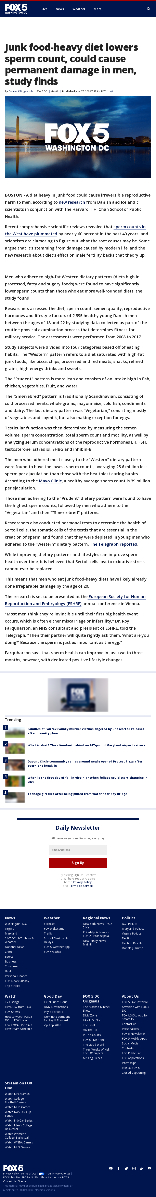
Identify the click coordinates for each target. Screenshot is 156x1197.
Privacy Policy (82, 882)
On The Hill (90, 1030)
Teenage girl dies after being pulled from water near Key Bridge (77, 794)
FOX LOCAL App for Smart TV (135, 1017)
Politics (128, 917)
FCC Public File (131, 1053)
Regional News (96, 917)
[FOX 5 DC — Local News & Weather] (18, 9)
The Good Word (93, 1044)
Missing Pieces (92, 1058)
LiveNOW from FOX (18, 1007)
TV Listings (12, 1002)
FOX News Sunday (17, 981)
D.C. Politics (129, 924)
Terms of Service (81, 886)
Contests (128, 1048)
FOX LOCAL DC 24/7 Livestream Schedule (18, 1027)
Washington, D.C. (16, 924)
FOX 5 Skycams (54, 928)
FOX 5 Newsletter (133, 1034)
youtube (111, 1168)
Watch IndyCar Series (19, 1120)
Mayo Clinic (50, 481)
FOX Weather (52, 952)
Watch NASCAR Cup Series (18, 1113)
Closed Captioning (134, 1072)
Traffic (48, 933)
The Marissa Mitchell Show (96, 1008)
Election (127, 938)
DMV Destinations (56, 1007)
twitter (126, 1168)
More (98, 9)
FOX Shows (12, 1012)
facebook (118, 1168)
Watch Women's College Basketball (17, 1135)
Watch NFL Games (17, 1094)
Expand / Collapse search (148, 9)
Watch (10, 996)
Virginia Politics (131, 933)
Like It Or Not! (92, 1020)
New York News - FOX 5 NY (97, 925)
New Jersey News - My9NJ (95, 942)
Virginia (9, 928)
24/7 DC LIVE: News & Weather (19, 940)
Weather (52, 917)
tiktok (142, 1168)
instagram (134, 1168)
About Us (130, 996)
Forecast (49, 924)
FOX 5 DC (42, 91)
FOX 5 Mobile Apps (134, 1038)
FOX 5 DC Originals (91, 998)
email (149, 1168)
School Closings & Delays (56, 940)
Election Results (132, 943)
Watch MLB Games (17, 1107)
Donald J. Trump (132, 948)
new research (72, 202)
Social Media (130, 1043)
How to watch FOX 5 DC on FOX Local (18, 1018)
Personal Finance (16, 976)
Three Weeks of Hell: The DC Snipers (96, 1051)
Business (11, 961)
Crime (9, 952)
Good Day (53, 996)
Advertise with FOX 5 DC (135, 1008)
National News (14, 947)
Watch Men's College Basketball (18, 1127)
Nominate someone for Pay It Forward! (57, 1018)
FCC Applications (133, 1058)
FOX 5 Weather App (57, 947)
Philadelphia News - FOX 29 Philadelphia (96, 934)
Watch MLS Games (17, 1147)
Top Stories (12, 986)
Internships (129, 1063)
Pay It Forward (53, 1012)
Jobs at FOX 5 (131, 1068)
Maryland (11, 933)
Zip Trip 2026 (52, 1025)
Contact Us (129, 1024)
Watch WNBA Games (19, 1142)
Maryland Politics (133, 928)
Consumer (11, 966)
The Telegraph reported (113, 544)
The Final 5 (90, 1025)
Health (54, 91)
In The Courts (92, 1035)
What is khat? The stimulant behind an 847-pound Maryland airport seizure (86, 745)
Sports (9, 956)
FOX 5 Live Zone (94, 1040)
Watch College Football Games (15, 1100)
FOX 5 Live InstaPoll (135, 1002)
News (10, 917)
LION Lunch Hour (55, 1002)
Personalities (130, 1029)
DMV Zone (90, 1015)
